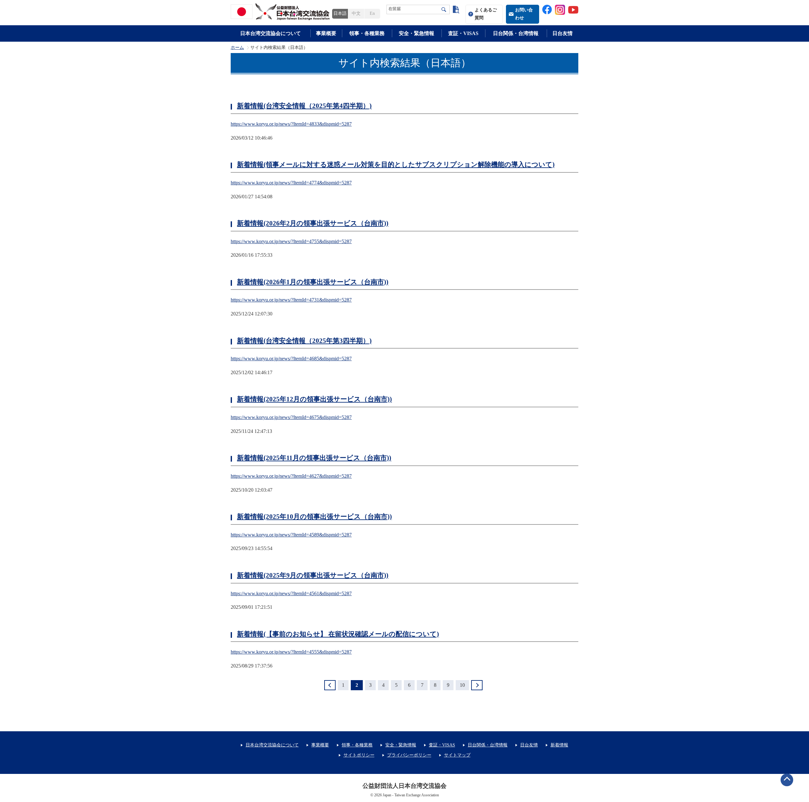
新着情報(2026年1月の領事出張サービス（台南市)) (312, 282)
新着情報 (559, 745)
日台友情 (562, 33)
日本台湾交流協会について (270, 33)
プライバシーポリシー (409, 755)
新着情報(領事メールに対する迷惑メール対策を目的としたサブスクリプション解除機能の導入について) (396, 164)
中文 (356, 13)
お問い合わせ (524, 14)
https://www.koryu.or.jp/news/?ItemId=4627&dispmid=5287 (291, 476)
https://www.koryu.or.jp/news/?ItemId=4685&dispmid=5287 (291, 358)
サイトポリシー (359, 755)
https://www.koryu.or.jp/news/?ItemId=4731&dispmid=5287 (291, 299)
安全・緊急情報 (416, 33)
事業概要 (326, 33)
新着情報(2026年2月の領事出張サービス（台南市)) (312, 223)
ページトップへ (787, 780)
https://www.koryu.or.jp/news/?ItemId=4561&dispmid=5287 (291, 593)
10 (462, 685)
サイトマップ (457, 755)
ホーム (237, 47)
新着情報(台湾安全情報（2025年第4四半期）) (304, 106)
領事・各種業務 (367, 33)
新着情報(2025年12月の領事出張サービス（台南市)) (314, 399)
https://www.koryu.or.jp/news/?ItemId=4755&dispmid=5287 (291, 241)
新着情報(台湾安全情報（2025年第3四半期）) (304, 340)
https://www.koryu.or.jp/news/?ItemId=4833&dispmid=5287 (291, 124)
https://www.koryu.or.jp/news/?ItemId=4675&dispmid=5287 (291, 417)
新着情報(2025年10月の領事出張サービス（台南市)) (314, 516)
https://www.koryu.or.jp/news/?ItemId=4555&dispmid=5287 (291, 652)
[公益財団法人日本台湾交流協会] (281, 11)
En (372, 13)
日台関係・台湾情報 (515, 33)
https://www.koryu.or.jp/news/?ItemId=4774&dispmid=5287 (291, 182)
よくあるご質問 (486, 14)
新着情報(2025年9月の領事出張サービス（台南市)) (312, 575)
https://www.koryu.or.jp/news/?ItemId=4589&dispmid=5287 (291, 534)
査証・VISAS (463, 33)
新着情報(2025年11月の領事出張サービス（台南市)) (314, 458)
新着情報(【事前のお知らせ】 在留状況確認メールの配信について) (338, 634)
